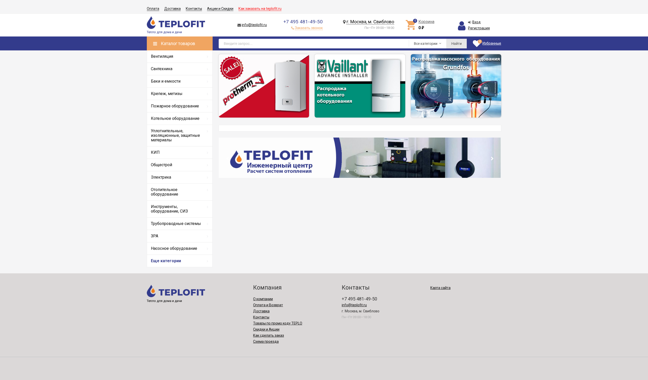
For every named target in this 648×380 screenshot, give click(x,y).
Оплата (153, 9)
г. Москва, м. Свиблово (370, 21)
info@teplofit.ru (254, 25)
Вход (476, 22)
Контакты (194, 9)
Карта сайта (440, 288)
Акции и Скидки (220, 9)
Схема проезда (266, 341)
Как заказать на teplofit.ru (259, 9)
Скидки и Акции (266, 329)
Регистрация (479, 28)
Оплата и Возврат (268, 305)
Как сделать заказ (268, 335)
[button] (347, 172)
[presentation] (227, 158)
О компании (263, 299)
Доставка (172, 9)
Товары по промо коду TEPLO (277, 323)
